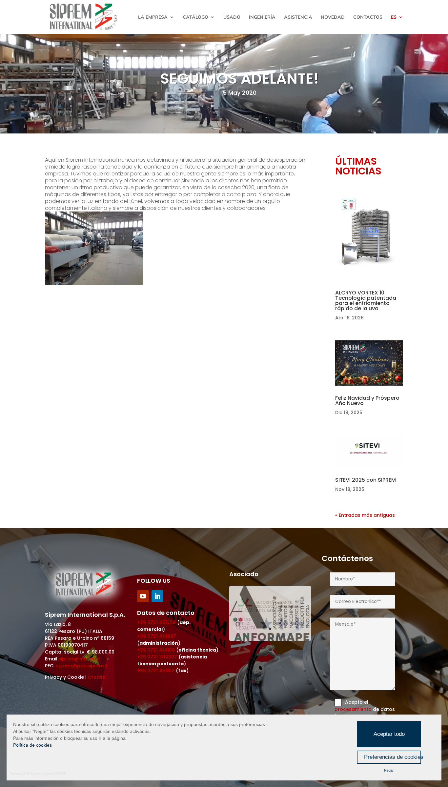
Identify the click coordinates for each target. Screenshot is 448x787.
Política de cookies (32, 745)
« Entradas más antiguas (365, 515)
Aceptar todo (389, 734)
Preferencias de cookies (392, 757)
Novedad (333, 17)
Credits (96, 677)
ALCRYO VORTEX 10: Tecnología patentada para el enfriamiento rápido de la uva (365, 300)
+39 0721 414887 (156, 636)
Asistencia (298, 17)
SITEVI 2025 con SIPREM (365, 480)
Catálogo (195, 17)
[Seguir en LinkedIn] (157, 596)
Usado (231, 17)
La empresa (153, 17)
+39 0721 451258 (156, 622)
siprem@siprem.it (79, 659)
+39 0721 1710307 (157, 657)
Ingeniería (262, 17)
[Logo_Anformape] (270, 639)
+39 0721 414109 (156, 650)
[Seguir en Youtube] (143, 596)
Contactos (367, 17)
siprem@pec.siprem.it (82, 665)
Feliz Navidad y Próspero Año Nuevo (367, 400)
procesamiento (354, 709)
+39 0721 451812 (155, 670)
